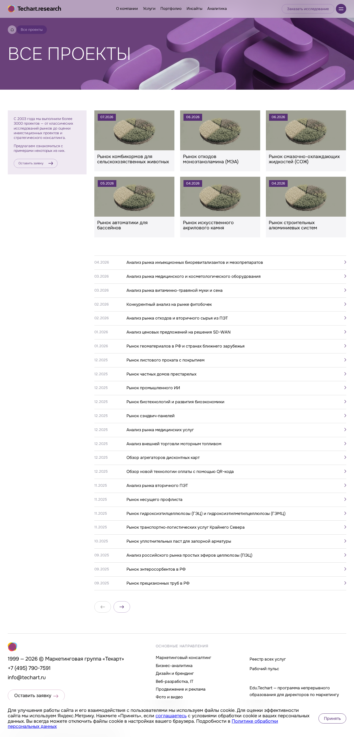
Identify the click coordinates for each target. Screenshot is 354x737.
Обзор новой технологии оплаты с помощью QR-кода (180, 471)
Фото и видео (169, 697)
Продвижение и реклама (181, 689)
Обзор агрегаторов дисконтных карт (163, 457)
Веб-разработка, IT (174, 681)
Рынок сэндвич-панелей (150, 416)
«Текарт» (113, 659)
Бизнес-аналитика (174, 665)
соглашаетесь (171, 716)
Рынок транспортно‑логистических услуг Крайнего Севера (185, 527)
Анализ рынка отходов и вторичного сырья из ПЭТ (177, 318)
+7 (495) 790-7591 (29, 668)
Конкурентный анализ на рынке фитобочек (169, 304)
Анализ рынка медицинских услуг (160, 430)
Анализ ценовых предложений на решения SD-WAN (178, 332)
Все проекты (32, 29)
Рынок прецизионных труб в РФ (157, 583)
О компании (127, 8)
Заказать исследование (308, 8)
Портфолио (171, 8)
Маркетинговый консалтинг (183, 657)
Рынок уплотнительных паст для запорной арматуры (178, 541)
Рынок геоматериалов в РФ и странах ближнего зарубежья (185, 346)
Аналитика (217, 8)
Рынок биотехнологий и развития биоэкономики (175, 402)
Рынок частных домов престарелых (161, 374)
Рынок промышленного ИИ (153, 388)
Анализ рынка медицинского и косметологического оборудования (193, 276)
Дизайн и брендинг (175, 673)
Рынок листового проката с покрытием (165, 360)
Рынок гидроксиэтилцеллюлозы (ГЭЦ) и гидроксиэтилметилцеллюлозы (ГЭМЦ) (206, 513)
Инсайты (194, 8)
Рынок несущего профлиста (154, 499)
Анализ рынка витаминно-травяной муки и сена (174, 290)
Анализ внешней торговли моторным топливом (173, 444)
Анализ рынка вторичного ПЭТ (157, 485)
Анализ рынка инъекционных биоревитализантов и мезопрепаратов (194, 262)
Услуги (149, 8)
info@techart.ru (27, 677)
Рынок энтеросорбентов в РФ (156, 569)
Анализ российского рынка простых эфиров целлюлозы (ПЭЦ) (189, 555)
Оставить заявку (31, 163)
